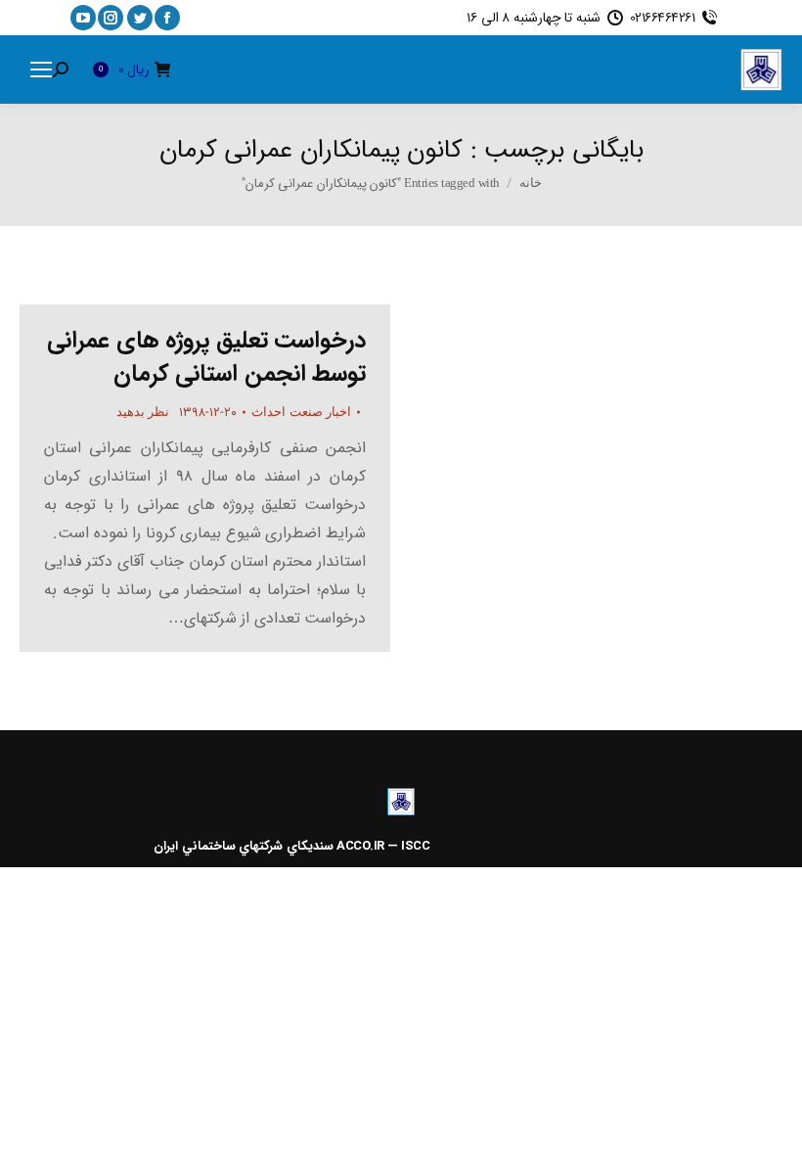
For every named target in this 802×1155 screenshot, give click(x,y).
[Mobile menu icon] (41, 69)
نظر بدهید (143, 411)
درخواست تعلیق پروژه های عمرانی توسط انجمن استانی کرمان (206, 357)
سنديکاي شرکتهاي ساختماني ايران (244, 846)
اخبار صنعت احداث (301, 411)
